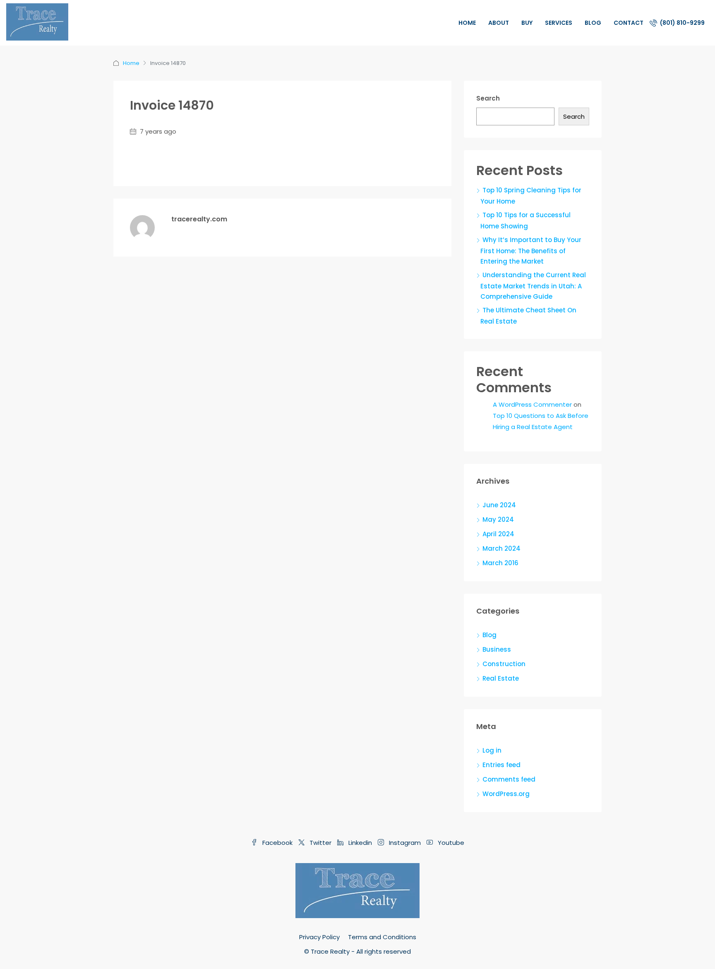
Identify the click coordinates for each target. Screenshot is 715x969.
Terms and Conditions (382, 937)
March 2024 (501, 548)
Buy (527, 23)
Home (467, 23)
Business (496, 649)
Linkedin (360, 842)
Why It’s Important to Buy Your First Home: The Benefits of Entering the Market (530, 250)
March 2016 (500, 563)
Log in (491, 750)
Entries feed (501, 764)
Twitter (320, 842)
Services (558, 23)
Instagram (404, 842)
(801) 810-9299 (682, 23)
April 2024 (498, 534)
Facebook (277, 842)
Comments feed (508, 779)
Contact (628, 23)
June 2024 (499, 505)
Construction (503, 664)
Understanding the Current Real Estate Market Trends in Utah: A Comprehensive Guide (533, 286)
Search (488, 98)
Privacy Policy (319, 937)
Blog (593, 23)
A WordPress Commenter (532, 404)
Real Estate (500, 678)
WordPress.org (506, 793)
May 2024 (498, 519)
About (498, 23)
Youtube (450, 842)
